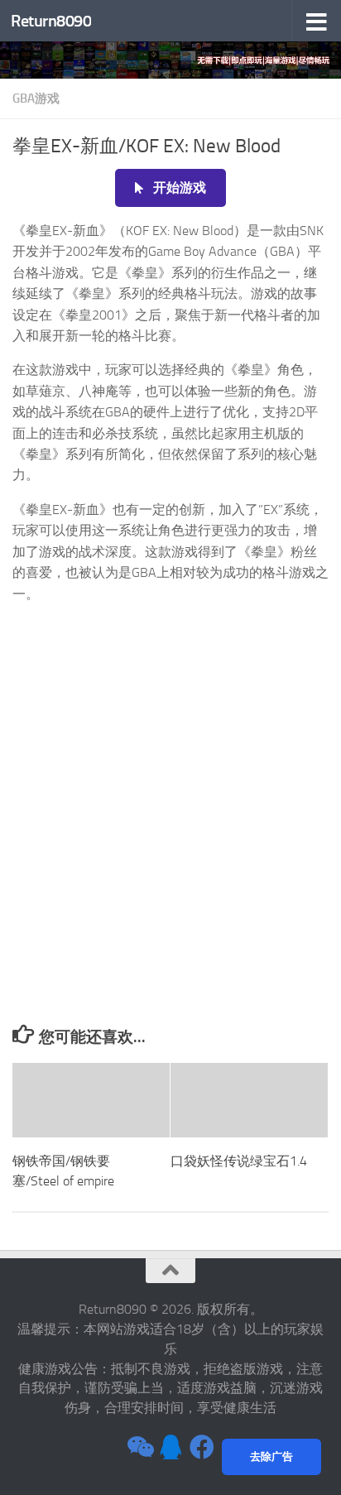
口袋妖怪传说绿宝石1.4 (238, 1161)
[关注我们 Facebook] (202, 1447)
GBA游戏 (36, 98)
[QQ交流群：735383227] (170, 1447)
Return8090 (51, 21)
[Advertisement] (170, 846)
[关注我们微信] (139, 1447)
